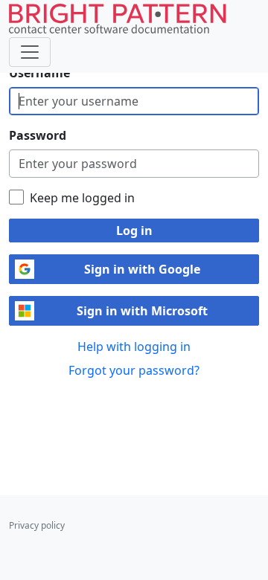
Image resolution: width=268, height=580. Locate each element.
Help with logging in (134, 346)
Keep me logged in (82, 198)
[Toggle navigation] (30, 52)
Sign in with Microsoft (142, 311)
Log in (134, 230)
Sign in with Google (142, 269)
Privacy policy (37, 525)
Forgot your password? (134, 370)
